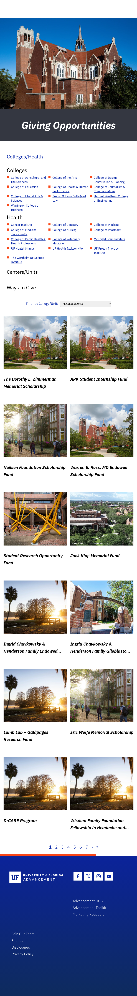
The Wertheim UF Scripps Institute (27, 260)
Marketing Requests (88, 914)
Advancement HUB (88, 900)
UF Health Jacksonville (67, 248)
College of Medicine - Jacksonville (24, 232)
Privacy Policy (23, 954)
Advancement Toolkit (89, 907)
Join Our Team (23, 933)
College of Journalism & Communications (109, 189)
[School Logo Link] (37, 877)
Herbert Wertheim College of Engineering (111, 198)
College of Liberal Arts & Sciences (27, 198)
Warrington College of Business (25, 208)
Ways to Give (21, 287)
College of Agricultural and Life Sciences (28, 180)
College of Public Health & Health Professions (28, 241)
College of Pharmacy (107, 230)
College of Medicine (106, 224)
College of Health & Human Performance (70, 189)
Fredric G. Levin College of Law (69, 198)
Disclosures (21, 947)
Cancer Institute (21, 224)
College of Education (24, 187)
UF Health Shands (23, 248)
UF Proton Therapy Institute (106, 251)
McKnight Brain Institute (109, 239)
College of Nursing (64, 230)
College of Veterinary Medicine (66, 241)
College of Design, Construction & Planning (109, 180)
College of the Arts (64, 177)
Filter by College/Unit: (42, 304)
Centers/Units (22, 272)
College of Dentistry (65, 224)
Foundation (20, 940)
